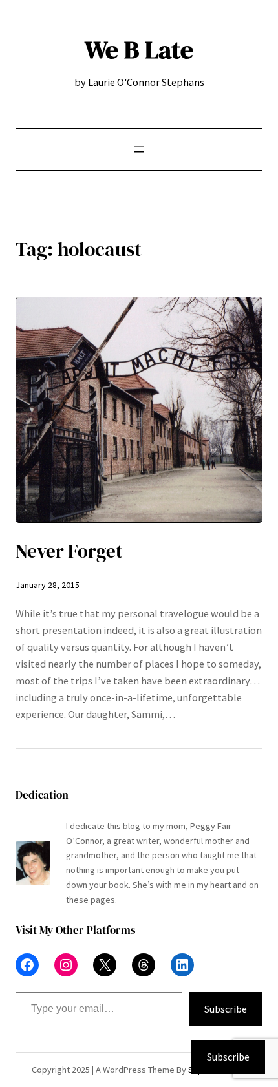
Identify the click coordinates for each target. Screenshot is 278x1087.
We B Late (139, 49)
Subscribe (225, 1008)
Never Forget (69, 551)
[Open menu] (139, 149)
